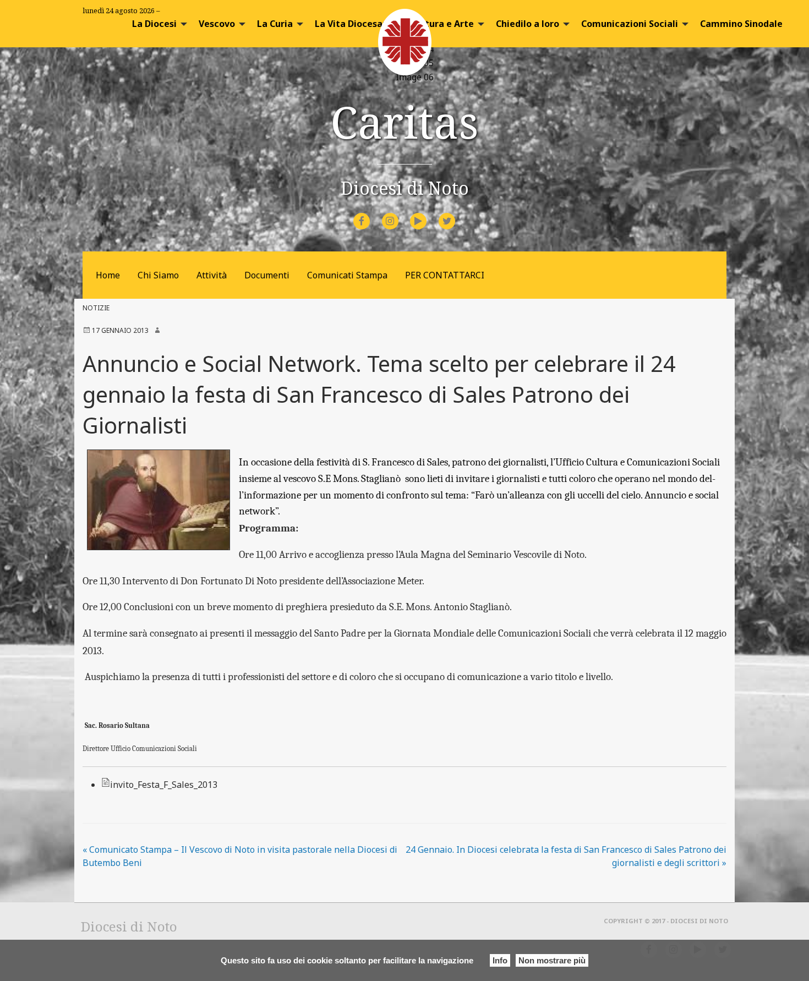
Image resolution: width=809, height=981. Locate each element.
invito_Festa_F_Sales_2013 (163, 785)
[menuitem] (156, 23)
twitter (455, 213)
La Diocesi (154, 24)
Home (108, 275)
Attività (211, 275)
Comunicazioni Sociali (629, 24)
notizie (96, 308)
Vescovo (217, 24)
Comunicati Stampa (347, 275)
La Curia (275, 24)
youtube (428, 213)
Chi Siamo (158, 275)
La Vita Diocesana (354, 24)
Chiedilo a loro (527, 24)
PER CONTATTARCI (444, 275)
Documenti (266, 275)
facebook (371, 213)
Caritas (404, 121)
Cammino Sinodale (741, 24)
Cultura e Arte (442, 24)
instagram (399, 213)
